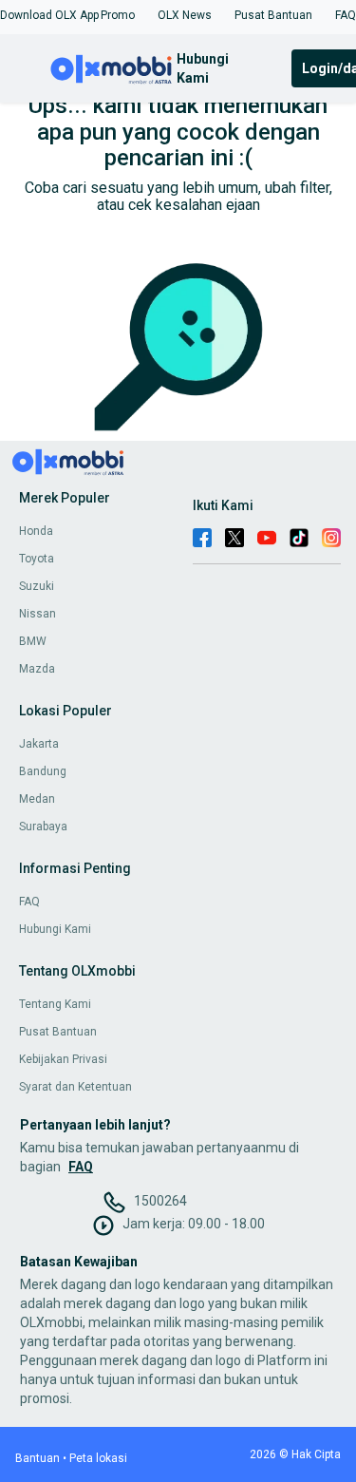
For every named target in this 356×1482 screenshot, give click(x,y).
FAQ (29, 901)
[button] (49, 15)
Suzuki (36, 586)
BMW (33, 641)
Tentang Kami (55, 1004)
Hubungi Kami (55, 929)
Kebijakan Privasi (63, 1059)
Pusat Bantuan (58, 1031)
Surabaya (43, 826)
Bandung (42, 771)
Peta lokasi (98, 1458)
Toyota (36, 558)
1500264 (160, 1200)
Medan (37, 799)
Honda (36, 531)
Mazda (37, 668)
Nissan (37, 613)
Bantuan (37, 1458)
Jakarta (39, 743)
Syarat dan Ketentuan (75, 1086)
